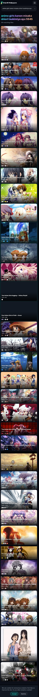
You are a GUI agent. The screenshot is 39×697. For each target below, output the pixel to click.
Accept (14, 694)
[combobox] (18, 8)
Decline (23, 694)
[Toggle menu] (35, 3)
